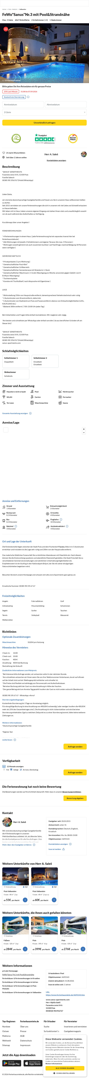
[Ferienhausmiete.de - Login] (75, 3)
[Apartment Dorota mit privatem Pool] (73, 925)
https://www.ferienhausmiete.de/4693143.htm (65, 995)
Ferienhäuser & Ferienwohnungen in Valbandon (21, 992)
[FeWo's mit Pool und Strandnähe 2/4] (44, 876)
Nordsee (6, 1026)
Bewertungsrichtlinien (71, 792)
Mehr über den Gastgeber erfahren (17, 845)
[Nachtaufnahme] (44, 53)
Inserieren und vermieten (75, 1026)
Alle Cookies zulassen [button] (65, 1068)
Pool (62, 973)
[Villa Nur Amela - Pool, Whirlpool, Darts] (44, 925)
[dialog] (65, 1056)
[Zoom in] (84, 429)
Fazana (61, 547)
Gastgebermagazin (72, 1031)
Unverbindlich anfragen (44, 122)
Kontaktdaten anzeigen (56, 160)
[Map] (44, 461)
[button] (80, 3)
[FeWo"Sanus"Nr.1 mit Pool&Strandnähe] (15, 876)
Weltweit (6, 1040)
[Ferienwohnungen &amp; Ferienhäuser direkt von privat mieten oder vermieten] (4, 3)
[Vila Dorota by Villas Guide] (15, 925)
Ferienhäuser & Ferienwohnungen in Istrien (20, 982)
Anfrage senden (75, 746)
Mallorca (6, 1036)
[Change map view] (5, 430)
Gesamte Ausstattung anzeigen (15, 413)
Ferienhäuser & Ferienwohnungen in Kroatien (21, 978)
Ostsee (5, 1031)
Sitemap (6, 1045)
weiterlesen (7, 740)
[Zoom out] (84, 432)
